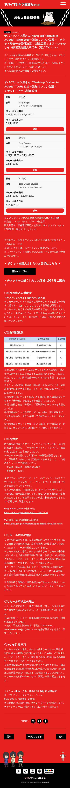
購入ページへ (20, 271)
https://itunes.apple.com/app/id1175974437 (26, 512)
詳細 (35, 129)
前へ (9, 736)
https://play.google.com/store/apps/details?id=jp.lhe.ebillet (33, 523)
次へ (61, 736)
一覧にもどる (35, 736)
